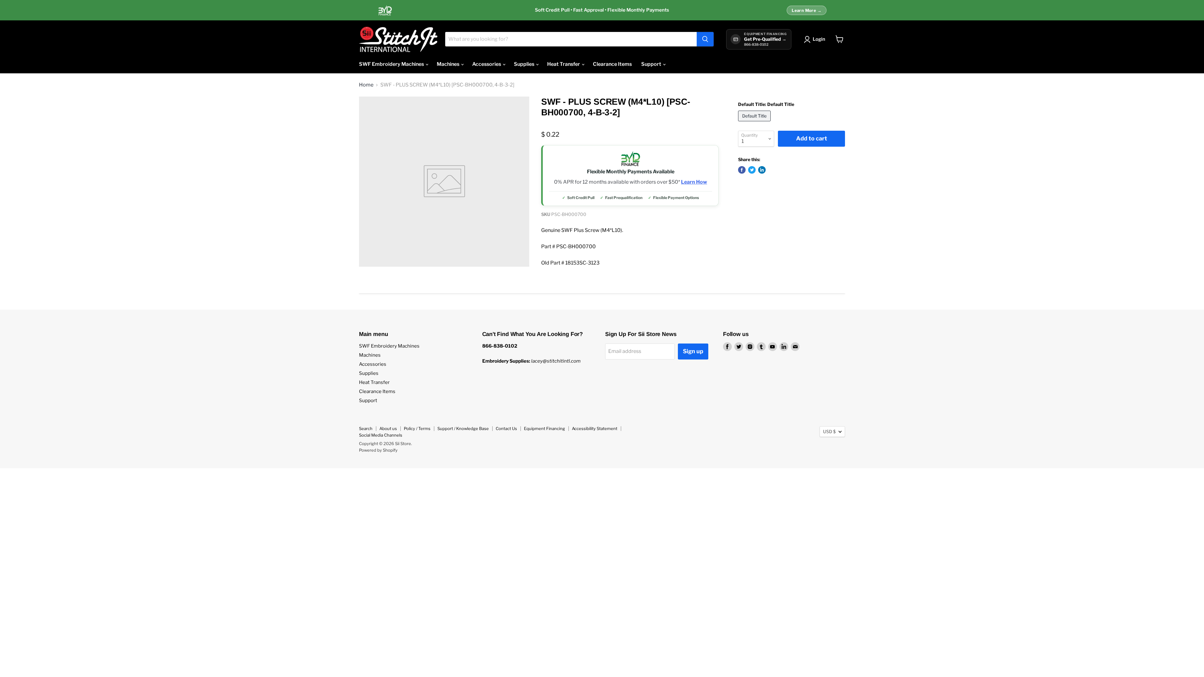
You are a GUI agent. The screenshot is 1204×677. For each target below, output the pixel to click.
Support (651, 64)
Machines (448, 64)
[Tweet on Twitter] (752, 170)
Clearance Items (612, 64)
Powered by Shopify (378, 450)
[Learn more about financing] (602, 10)
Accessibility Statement (594, 428)
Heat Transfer (564, 64)
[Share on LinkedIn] (762, 170)
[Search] (705, 39)
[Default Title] (755, 123)
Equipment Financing (544, 428)
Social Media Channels (380, 435)
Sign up (693, 351)
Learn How (694, 182)
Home (366, 85)
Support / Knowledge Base (463, 428)
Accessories (487, 64)
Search (365, 428)
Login (819, 39)
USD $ (829, 431)
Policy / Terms (417, 428)
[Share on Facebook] (742, 170)
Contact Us (506, 428)
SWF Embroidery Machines (392, 64)
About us (388, 428)
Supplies (524, 64)
